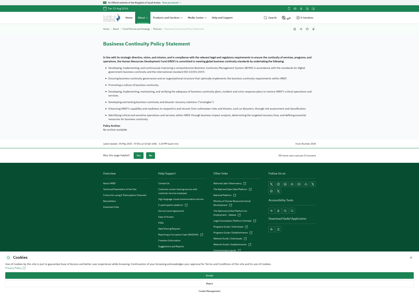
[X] (271, 184)
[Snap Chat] (306, 184)
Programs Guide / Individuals (228, 226)
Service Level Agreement (171, 211)
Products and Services (166, 18)
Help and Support (222, 18)
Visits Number (302, 144)
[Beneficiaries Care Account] (313, 184)
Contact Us (163, 183)
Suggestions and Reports (171, 246)
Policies (157, 29)
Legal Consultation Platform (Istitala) (232, 221)
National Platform (222, 195)
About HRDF (109, 183)
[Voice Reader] (301, 8)
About (141, 18)
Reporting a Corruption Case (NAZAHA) (178, 234)
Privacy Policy (13, 268)
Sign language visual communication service (181, 199)
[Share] (300, 29)
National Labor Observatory (227, 183)
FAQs (161, 223)
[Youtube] (299, 184)
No (150, 156)
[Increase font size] (307, 8)
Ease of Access (166, 217)
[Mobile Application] (289, 8)
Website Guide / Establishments (230, 244)
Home (128, 18)
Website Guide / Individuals (227, 238)
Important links (111, 207)
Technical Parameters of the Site (119, 189)
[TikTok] (271, 191)
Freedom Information (169, 240)
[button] (270, 18)
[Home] (111, 18)
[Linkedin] (285, 184)
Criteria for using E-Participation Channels (124, 195)
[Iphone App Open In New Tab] (278, 229)
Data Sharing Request (169, 228)
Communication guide (224, 250)
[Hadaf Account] (278, 191)
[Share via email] (307, 29)
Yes (138, 156)
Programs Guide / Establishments (230, 232)
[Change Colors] (295, 8)
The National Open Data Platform (230, 189)
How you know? (170, 2)
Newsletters (109, 201)
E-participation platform (170, 205)
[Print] (294, 29)
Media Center (196, 18)
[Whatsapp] (292, 184)
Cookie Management (209, 291)
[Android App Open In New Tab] (271, 229)
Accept (209, 275)
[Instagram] (278, 184)
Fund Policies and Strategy (136, 29)
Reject (209, 283)
